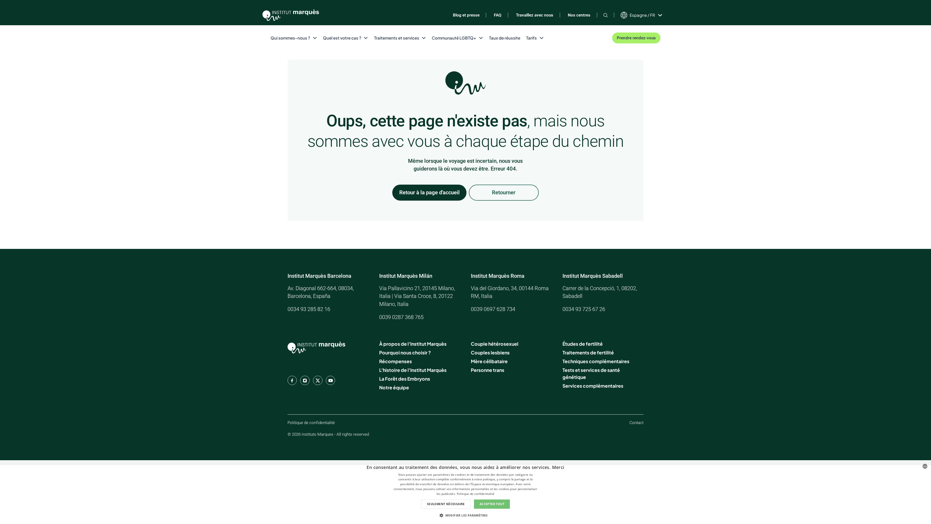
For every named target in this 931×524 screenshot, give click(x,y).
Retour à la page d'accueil (429, 192)
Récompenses (395, 361)
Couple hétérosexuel (494, 344)
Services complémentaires (592, 386)
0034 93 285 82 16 (309, 309)
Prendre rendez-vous (636, 37)
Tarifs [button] (531, 38)
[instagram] (304, 380)
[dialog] (465, 492)
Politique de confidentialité (311, 422)
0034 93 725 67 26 (583, 309)
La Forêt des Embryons (404, 379)
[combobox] (925, 466)
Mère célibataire (489, 361)
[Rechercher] (605, 15)
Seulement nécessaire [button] (446, 504)
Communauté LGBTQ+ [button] (454, 38)
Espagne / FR (642, 15)
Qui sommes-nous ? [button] (290, 38)
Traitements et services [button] (396, 38)
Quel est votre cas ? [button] (342, 38)
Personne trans (487, 370)
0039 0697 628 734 (493, 309)
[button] (465, 515)
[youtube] (330, 380)
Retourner (503, 192)
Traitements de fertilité (588, 352)
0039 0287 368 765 (401, 317)
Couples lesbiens (490, 352)
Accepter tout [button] (492, 504)
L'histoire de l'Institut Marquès (413, 370)
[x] (317, 380)
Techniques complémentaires (595, 361)
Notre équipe (394, 387)
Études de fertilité (582, 344)
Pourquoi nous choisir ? (405, 352)
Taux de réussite (504, 38)
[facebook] (292, 380)
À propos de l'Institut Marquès (413, 344)
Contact (636, 422)
